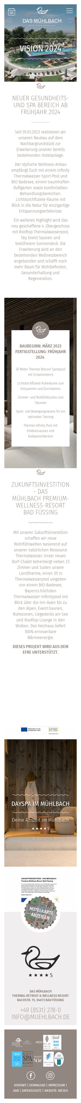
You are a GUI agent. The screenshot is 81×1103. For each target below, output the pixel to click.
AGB (16, 1091)
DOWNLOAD (37, 1085)
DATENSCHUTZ (31, 1091)
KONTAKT (20, 1085)
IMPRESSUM (56, 1085)
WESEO (63, 1091)
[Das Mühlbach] (42, 18)
